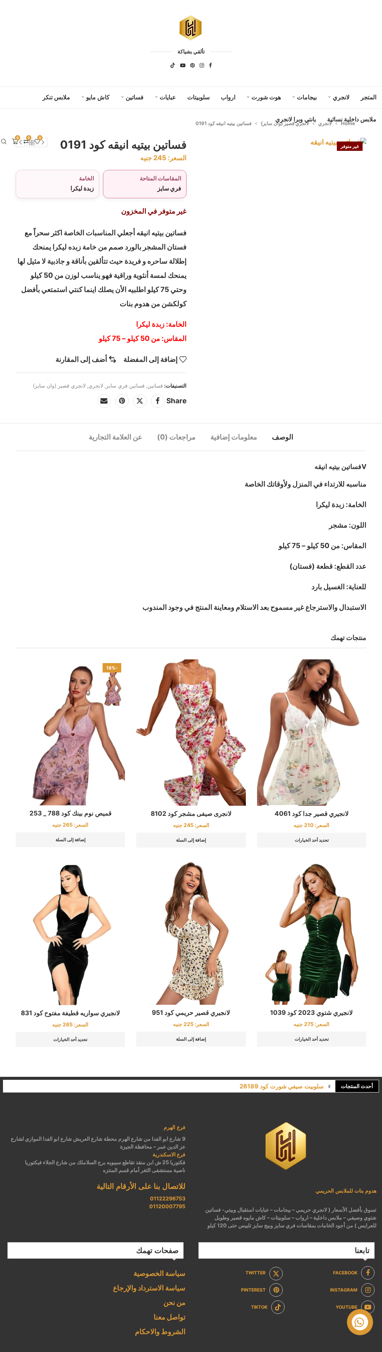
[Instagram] (202, 65)
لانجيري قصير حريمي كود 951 (191, 1012)
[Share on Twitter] (140, 401)
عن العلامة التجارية (115, 437)
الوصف (282, 437)
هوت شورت (266, 97)
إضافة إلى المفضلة (150, 359)
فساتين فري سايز (125, 385)
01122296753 (167, 1198)
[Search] (3, 141)
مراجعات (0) (176, 437)
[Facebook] (210, 65)
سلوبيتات (198, 97)
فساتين (135, 97)
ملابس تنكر (56, 97)
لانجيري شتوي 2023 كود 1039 (311, 1012)
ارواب (228, 97)
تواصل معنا (169, 1317)
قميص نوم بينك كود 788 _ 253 (70, 813)
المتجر (368, 97)
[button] (329, 1086)
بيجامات (307, 97)
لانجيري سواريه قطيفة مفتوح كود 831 (70, 1013)
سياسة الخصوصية (159, 1273)
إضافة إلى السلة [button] (191, 840)
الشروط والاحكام (160, 1331)
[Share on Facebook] (158, 401)
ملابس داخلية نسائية (351, 119)
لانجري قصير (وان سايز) (59, 385)
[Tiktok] (172, 65)
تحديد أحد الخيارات (312, 840)
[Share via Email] (104, 401)
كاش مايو (98, 97)
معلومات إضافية (233, 437)
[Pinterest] (192, 65)
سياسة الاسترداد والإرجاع (149, 1288)
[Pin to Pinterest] (122, 401)
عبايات (168, 97)
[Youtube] (182, 65)
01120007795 (167, 1206)
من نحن (174, 1302)
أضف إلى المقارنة (81, 359)
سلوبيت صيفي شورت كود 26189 (281, 1086)
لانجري (341, 97)
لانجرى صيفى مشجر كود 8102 (191, 813)
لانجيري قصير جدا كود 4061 (312, 813)
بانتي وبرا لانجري (295, 119)
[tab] (282, 437)
